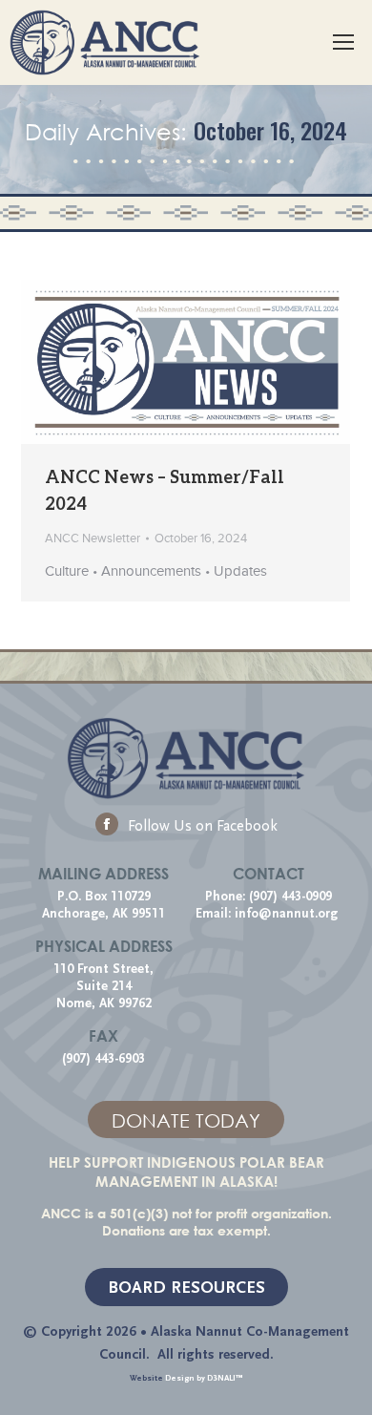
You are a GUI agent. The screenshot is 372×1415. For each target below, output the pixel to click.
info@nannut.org (288, 913)
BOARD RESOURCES (186, 1288)
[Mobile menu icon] (343, 42)
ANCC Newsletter (92, 538)
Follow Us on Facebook (203, 825)
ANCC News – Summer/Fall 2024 (164, 490)
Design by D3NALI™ (204, 1378)
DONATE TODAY (186, 1120)
